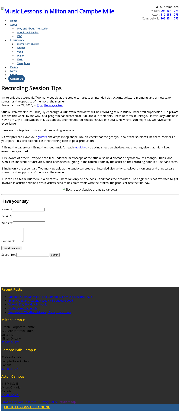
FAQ (19, 36)
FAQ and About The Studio (32, 28)
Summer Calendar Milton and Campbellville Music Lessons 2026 (50, 297)
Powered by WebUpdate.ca (19, 402)
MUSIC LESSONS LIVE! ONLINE (27, 407)
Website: (7, 223)
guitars (42, 137)
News (13, 71)
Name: (6, 209)
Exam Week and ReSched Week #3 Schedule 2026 (40, 301)
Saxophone (23, 63)
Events (14, 67)
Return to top (67, 402)
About (13, 24)
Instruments (17, 40)
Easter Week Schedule (22, 308)
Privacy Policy (48, 402)
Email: (6, 216)
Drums (21, 47)
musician (80, 147)
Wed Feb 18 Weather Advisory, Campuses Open (39, 312)
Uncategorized (53, 105)
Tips (40, 105)
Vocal (20, 51)
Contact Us (16, 78)
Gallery (14, 75)
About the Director (27, 32)
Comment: (8, 241)
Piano (20, 55)
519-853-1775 (170, 14)
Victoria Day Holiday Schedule (27, 304)
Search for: (8, 255)
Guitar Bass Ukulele (28, 44)
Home (13, 20)
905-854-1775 (170, 18)
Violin (20, 59)
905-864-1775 (170, 11)
